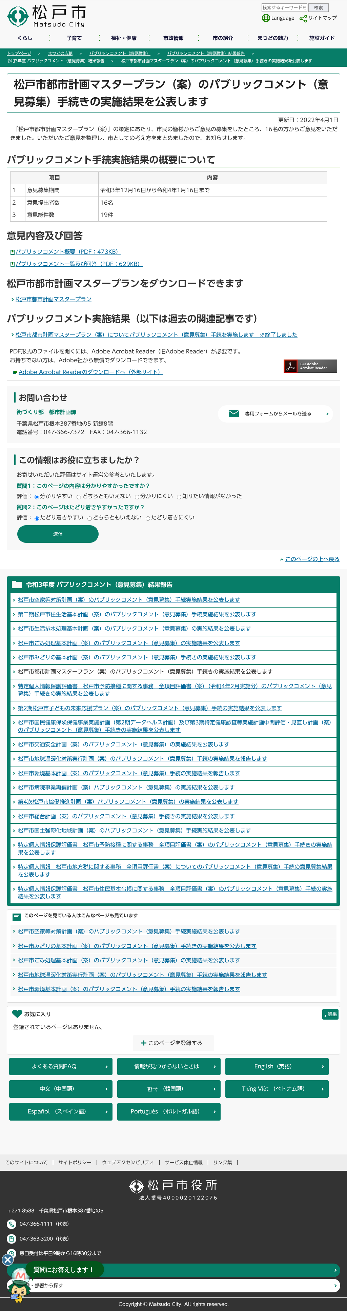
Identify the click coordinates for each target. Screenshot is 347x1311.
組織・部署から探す (41, 1285)
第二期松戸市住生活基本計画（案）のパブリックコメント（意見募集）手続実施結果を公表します (137, 614)
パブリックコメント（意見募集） (119, 53)
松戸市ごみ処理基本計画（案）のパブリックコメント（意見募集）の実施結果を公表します (129, 643)
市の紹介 (223, 38)
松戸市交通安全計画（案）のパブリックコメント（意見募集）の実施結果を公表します (123, 744)
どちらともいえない (106, 496)
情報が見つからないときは (166, 1066)
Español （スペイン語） (58, 1111)
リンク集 (222, 1162)
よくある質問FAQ (54, 1066)
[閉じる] (8, 1260)
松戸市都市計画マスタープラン (53, 299)
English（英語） (274, 1066)
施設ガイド (322, 38)
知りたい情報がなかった (212, 496)
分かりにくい (156, 496)
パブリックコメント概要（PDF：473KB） (68, 251)
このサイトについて (26, 1162)
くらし (25, 38)
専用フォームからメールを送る (278, 413)
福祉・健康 (124, 38)
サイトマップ (322, 18)
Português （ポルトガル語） (167, 1111)
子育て (74, 38)
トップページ (19, 53)
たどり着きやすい (61, 517)
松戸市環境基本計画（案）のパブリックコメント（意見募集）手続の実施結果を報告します (129, 773)
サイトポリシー (74, 1162)
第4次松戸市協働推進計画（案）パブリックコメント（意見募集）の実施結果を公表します (128, 801)
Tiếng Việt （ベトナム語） (275, 1088)
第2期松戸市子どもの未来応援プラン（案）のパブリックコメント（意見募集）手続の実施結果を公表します (150, 708)
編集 (332, 1014)
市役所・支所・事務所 (44, 1270)
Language (282, 18)
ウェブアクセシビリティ (128, 1162)
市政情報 (173, 38)
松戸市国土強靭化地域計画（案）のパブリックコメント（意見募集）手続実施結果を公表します (134, 830)
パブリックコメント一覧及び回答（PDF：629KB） (79, 264)
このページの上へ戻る (312, 559)
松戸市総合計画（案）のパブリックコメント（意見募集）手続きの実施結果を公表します (126, 816)
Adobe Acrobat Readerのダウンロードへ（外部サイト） (91, 372)
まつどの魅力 (273, 38)
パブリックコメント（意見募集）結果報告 (206, 53)
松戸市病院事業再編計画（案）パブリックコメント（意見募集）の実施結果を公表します (126, 787)
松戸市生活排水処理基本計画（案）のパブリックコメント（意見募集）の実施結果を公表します (134, 628)
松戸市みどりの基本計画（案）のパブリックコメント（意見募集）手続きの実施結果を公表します (137, 657)
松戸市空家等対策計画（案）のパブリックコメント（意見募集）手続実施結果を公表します (129, 599)
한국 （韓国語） (167, 1088)
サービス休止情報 (184, 1162)
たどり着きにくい (173, 517)
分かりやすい (56, 496)
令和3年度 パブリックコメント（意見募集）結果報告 (55, 61)
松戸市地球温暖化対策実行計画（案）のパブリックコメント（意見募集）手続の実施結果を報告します (142, 758)
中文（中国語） (59, 1088)
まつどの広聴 (60, 53)
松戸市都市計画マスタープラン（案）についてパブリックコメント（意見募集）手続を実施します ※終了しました (157, 334)
